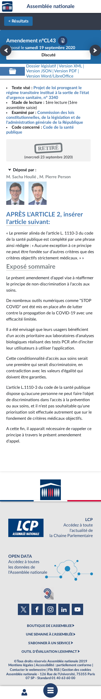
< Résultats (18, 21)
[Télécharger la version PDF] (62, 40)
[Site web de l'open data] (50, 564)
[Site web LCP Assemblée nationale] (50, 527)
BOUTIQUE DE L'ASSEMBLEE (49, 625)
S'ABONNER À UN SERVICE (49, 643)
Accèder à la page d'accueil (7, 7)
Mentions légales (20, 665)
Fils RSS (54, 669)
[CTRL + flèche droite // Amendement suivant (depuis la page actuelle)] (95, 50)
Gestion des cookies (76, 669)
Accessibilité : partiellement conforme (63, 665)
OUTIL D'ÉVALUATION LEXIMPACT (49, 651)
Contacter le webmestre (28, 669)
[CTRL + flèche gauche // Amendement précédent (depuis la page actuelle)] (5, 50)
